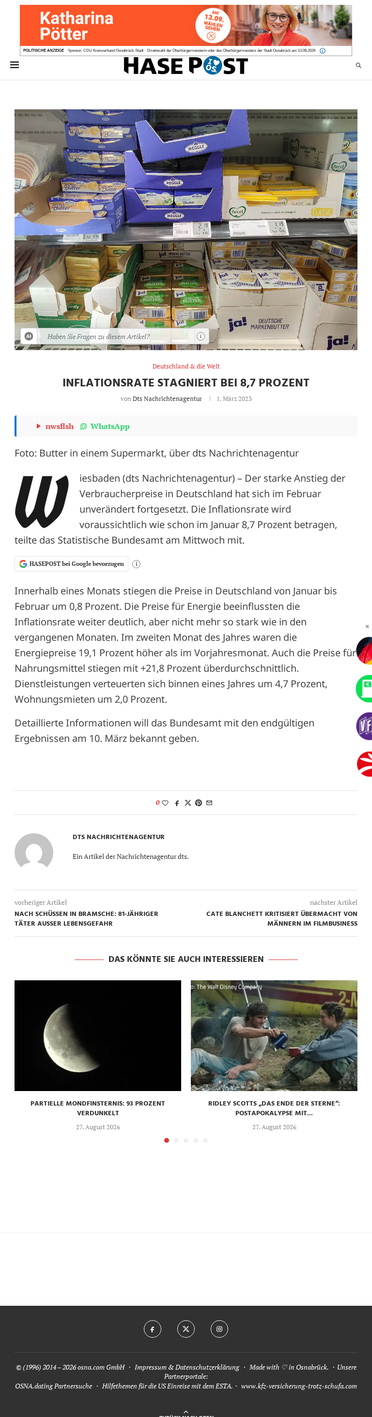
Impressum (151, 1367)
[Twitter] (186, 1329)
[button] (27, 1061)
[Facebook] (152, 1329)
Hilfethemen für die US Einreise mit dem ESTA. (167, 1385)
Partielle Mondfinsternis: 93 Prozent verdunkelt (98, 1108)
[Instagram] (219, 1329)
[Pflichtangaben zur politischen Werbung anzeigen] (322, 50)
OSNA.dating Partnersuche (53, 1385)
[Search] (358, 65)
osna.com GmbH (101, 1367)
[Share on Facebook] (177, 802)
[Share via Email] (209, 802)
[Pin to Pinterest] (198, 802)
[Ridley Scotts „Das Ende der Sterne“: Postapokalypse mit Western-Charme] (274, 1035)
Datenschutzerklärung (207, 1367)
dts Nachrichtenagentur (167, 398)
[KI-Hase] (29, 336)
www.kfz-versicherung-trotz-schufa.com (299, 1385)
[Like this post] (165, 802)
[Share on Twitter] (188, 802)
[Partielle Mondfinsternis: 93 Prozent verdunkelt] (98, 1035)
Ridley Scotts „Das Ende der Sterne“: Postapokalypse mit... (274, 1108)
